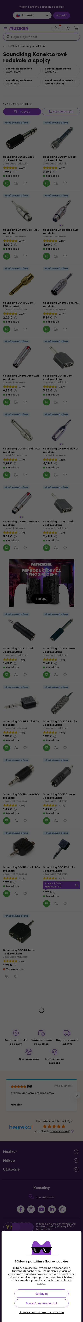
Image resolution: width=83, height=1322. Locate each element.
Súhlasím (41, 1293)
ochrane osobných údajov (54, 1281)
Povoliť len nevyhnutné (41, 1303)
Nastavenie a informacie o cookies (41, 1312)
